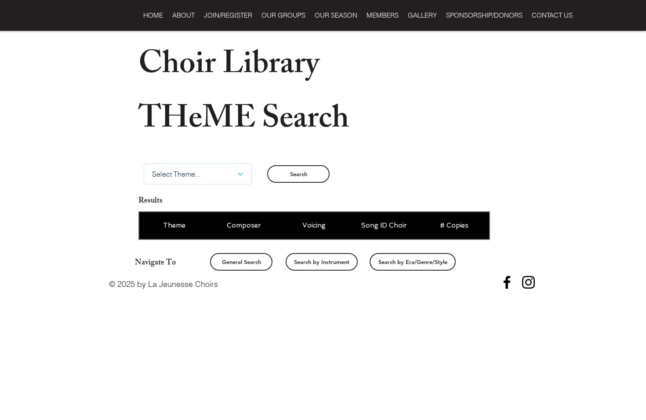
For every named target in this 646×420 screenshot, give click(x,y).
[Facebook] (506, 282)
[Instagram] (528, 282)
